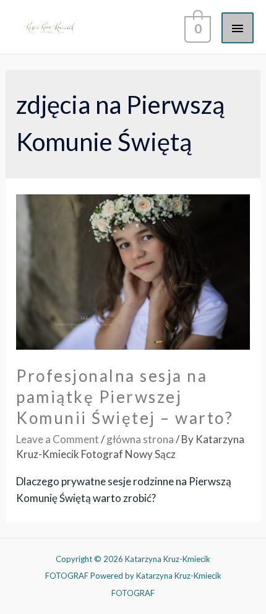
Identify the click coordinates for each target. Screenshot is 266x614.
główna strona (140, 439)
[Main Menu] (237, 27)
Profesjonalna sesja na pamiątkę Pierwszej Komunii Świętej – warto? (124, 397)
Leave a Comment (57, 439)
